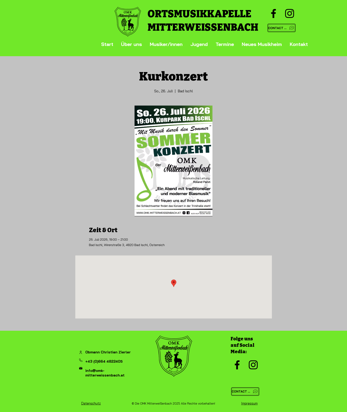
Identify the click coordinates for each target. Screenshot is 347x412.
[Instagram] (290, 13)
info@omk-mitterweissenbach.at (105, 372)
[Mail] (81, 368)
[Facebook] (273, 13)
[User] (81, 352)
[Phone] (81, 360)
